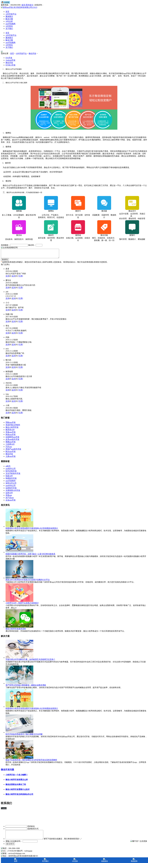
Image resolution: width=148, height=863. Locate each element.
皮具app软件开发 (12, 439)
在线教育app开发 (12, 437)
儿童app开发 (11, 456)
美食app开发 (11, 432)
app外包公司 (11, 485)
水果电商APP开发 (13, 490)
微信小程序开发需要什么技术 (18, 789)
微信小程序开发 (12, 427)
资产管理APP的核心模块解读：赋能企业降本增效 (26, 685)
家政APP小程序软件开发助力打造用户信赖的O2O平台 (28, 580)
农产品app (10, 498)
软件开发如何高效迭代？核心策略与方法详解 (24, 734)
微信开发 (9, 454)
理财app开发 (11, 422)
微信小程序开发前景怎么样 (17, 780)
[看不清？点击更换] (138, 841)
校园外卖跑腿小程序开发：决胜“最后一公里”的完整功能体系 (30, 554)
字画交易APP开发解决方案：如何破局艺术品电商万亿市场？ (30, 659)
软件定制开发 (11, 471)
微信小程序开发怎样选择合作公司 (19, 794)
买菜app (9, 495)
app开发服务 (11, 24)
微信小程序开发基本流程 (16, 629)
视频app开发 (11, 442)
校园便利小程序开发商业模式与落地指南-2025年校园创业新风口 (32, 528)
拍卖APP (9, 476)
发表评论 (5, 259)
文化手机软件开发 (13, 473)
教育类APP (10, 430)
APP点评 (9, 21)
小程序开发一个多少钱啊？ (17, 775)
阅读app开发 (11, 434)
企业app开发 (11, 500)
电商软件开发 (11, 478)
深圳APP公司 (11, 483)
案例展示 (9, 16)
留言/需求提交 (27, 5)
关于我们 (9, 29)
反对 (13, 276)
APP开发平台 (11, 14)
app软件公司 (11, 469)
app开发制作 (11, 481)
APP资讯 (9, 26)
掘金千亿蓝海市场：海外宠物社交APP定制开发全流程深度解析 (31, 760)
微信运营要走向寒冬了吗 (16, 784)
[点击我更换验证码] (9, 247)
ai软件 (8, 466)
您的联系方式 (33, 829)
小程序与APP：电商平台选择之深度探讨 (22, 603)
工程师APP (10, 444)
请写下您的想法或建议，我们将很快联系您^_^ (63, 839)
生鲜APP (9, 493)
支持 (7, 276)
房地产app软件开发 (13, 449)
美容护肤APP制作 (13, 425)
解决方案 (9, 19)
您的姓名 (31, 826)
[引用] (20, 276)
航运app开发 (11, 451)
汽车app (9, 447)
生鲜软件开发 (11, 488)
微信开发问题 (7, 769)
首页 (7, 12)
